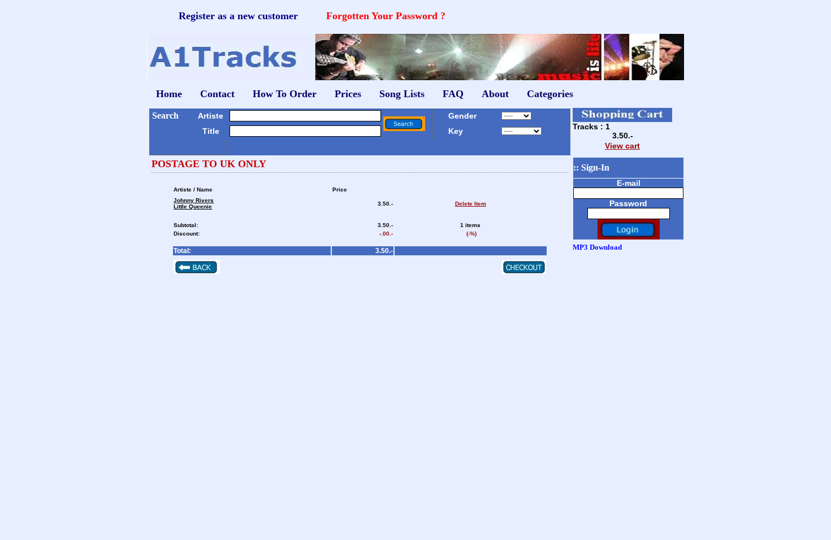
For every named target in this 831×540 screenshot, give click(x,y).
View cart (622, 145)
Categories (550, 93)
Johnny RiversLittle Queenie (194, 203)
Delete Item (470, 204)
